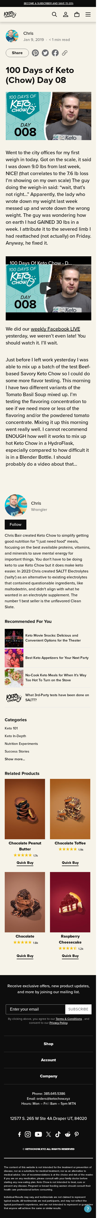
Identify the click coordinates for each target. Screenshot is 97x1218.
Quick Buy (23, 872)
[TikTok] (56, 1142)
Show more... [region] (14, 770)
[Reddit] (66, 1141)
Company (46, 1083)
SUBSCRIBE (76, 1016)
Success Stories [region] (16, 762)
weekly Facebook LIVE (54, 333)
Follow (15, 535)
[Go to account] (66, 14)
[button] (84, 1209)
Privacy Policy (56, 1030)
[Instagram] (26, 1142)
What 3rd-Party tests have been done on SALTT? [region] (54, 709)
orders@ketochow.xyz (51, 1106)
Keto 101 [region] (10, 739)
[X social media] (46, 1141)
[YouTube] (36, 1141)
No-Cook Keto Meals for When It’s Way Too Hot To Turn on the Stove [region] (55, 689)
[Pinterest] (75, 1141)
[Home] (10, 14)
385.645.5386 (52, 1101)
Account (46, 1067)
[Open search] (54, 14)
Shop (46, 1051)
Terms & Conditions (67, 1026)
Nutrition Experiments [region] (20, 754)
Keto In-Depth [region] (14, 747)
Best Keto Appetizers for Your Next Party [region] (52, 669)
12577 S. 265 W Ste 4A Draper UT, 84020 (46, 1126)
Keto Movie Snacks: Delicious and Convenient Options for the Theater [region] (52, 649)
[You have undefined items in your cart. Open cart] (73, 14)
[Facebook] (17, 1141)
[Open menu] (84, 14)
